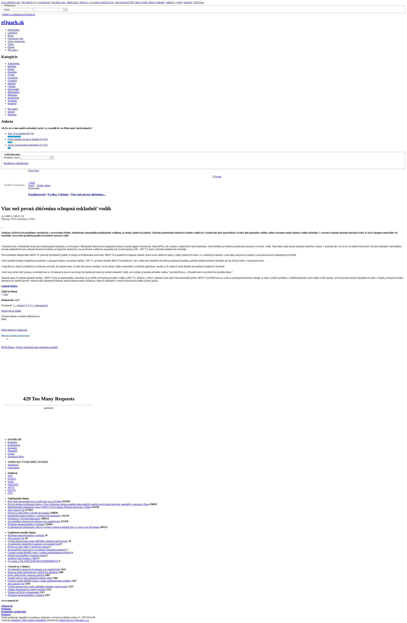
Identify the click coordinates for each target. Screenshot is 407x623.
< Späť (31, 182)
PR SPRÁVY (29, 2)
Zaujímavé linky (16, 456)
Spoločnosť (13, 97)
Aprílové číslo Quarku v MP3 (23, 558)
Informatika (13, 89)
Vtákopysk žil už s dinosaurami (23, 592)
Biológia (12, 66)
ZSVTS (12, 490)
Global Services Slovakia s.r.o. (74, 620)
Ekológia (12, 72)
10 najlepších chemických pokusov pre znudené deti (34, 521)
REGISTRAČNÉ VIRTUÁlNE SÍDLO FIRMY (140, 2)
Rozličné (12, 103)
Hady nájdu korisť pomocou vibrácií (26, 575)
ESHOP (188, 2)
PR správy (13, 50)
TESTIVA (198, 2)
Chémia (11, 86)
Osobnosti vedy (15, 38)
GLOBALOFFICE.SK (102, 2)
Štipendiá (12, 450)
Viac (5, 294)
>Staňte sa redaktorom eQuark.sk (18, 14)
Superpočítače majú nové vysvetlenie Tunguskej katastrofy (37, 549)
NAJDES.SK (58, 2)
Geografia (13, 77)
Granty (11, 453)
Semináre (12, 448)
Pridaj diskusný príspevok (14, 330)
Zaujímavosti (36, 194)
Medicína (12, 95)
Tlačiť (31, 185)
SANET (12, 478)
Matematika (13, 92)
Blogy (11, 35)
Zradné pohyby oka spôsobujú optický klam (30, 578)
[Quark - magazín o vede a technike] (216, 176)
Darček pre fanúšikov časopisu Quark (27, 555)
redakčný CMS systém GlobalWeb (28, 620)
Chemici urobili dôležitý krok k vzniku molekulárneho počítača (39, 552)
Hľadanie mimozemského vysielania (26, 524)
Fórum (11, 47)
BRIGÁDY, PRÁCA (77, 2)
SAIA (11, 481)
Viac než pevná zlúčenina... (88, 194)
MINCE (170, 2)
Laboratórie (13, 467)
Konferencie (14, 445)
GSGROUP (44, 2)
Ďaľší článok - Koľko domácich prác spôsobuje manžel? (29, 347)
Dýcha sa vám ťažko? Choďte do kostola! (29, 512)
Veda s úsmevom (16, 41)
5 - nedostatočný (39, 305)
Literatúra (12, 32)
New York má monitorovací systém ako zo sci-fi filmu (35, 501)
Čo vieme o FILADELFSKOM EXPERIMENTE (33, 561)
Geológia (12, 80)
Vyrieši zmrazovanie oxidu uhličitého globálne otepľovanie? (38, 541)
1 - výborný (19, 305)
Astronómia (13, 63)
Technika (12, 100)
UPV (10, 493)
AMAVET (13, 484)
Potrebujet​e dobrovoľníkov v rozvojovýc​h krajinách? (34, 515)
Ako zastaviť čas (16, 510)
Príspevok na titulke (11, 311)
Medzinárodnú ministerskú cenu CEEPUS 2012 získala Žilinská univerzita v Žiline (49, 507)
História (12, 83)
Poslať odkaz (43, 185)
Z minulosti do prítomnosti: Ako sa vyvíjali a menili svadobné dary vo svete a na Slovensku (54, 527)
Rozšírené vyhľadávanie (16, 163)
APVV (11, 487)
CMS (179, 2)
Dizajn (11, 69)
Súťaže (11, 111)
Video (11, 44)
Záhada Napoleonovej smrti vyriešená (27, 589)
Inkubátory (13, 464)
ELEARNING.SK (10, 2)
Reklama (12, 114)
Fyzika (11, 75)
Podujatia (12, 442)
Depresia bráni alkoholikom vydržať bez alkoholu (33, 572)
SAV (10, 476)
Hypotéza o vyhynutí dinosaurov (24, 518)
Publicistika (13, 30)
